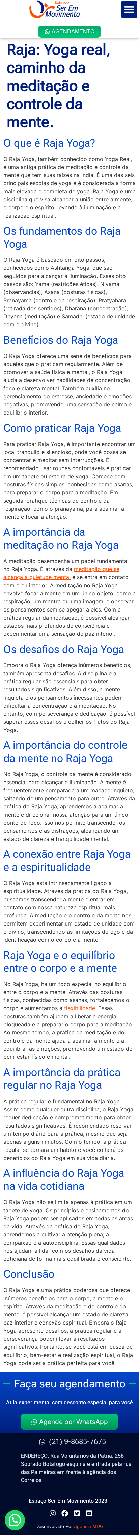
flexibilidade (79, 1008)
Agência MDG (89, 1526)
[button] (129, 9)
